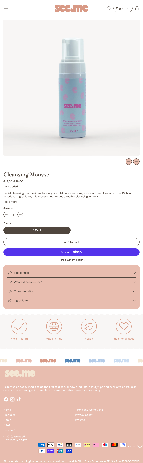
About (7, 420)
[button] (108, 8)
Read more (10, 201)
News (6, 425)
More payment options (71, 259)
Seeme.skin (19, 436)
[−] (6, 214)
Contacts (9, 430)
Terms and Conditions (89, 410)
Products (9, 415)
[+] (20, 214)
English (132, 446)
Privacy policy (84, 415)
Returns (80, 420)
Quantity (8, 208)
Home (7, 410)
